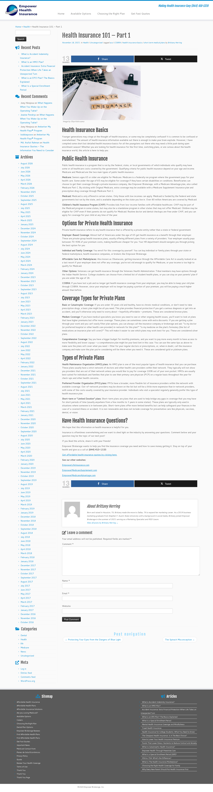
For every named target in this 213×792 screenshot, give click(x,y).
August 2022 (27, 342)
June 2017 (25, 589)
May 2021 (25, 399)
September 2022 (28, 338)
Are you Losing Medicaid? (27, 713)
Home (61, 13)
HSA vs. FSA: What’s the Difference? (156, 758)
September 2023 (28, 289)
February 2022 (27, 362)
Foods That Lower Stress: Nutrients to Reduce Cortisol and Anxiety (169, 743)
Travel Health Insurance (151, 728)
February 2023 (27, 317)
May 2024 (25, 256)
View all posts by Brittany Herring (102, 522)
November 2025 (28, 192)
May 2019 (25, 496)
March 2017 (26, 602)
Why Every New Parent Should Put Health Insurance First (165, 769)
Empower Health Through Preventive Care (159, 750)
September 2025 (28, 200)
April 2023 (26, 309)
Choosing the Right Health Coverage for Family (161, 765)
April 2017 (26, 597)
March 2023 (26, 313)
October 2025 (27, 196)
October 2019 (27, 476)
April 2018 (26, 549)
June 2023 (25, 301)
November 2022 (28, 330)
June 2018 (25, 541)
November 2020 (28, 423)
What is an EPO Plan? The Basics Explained (159, 717)
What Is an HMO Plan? (32, 62)
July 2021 (25, 390)
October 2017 (27, 573)
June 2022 (25, 350)
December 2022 (28, 325)
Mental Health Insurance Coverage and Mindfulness (163, 724)
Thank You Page (23, 777)
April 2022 (26, 358)
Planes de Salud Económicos (28, 752)
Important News (23, 745)
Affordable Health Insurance (28, 702)
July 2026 (25, 167)
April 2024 (26, 261)
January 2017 (27, 610)
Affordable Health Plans (26, 705)
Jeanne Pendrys (28, 114)
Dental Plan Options (25, 727)
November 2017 (28, 569)
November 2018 (28, 520)
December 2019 (28, 468)
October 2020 (27, 427)
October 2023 (27, 285)
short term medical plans (154, 42)
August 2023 (27, 293)
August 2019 (27, 484)
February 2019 (27, 508)
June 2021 (25, 395)
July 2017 (25, 585)
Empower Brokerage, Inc (94, 787)
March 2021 (26, 407)
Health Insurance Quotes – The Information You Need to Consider (37, 146)
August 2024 (27, 244)
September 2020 (28, 431)
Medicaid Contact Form (26, 748)
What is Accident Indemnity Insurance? (158, 702)
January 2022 (27, 366)
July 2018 (25, 537)
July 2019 (25, 488)
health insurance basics (132, 42)
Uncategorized (27, 655)
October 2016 (27, 622)
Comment (68, 544)
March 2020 (26, 455)
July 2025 (25, 208)
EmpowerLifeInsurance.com (75, 465)
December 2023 (28, 277)
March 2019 (26, 504)
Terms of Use (22, 766)
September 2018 (28, 528)
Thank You (21, 770)
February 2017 (27, 606)
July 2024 (25, 248)
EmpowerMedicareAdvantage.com (79, 475)
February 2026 (27, 187)
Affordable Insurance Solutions (29, 709)
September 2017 (28, 577)
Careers (20, 720)
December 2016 (28, 614)
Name (66, 580)
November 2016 (28, 618)
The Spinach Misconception (180, 639)
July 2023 (25, 297)
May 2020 (25, 447)
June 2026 (25, 171)
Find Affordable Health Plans (28, 734)
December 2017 (28, 565)
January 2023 (27, 321)
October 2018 (27, 524)
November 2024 (28, 232)
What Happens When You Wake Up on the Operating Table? (36, 106)
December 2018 (28, 516)
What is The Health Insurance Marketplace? (160, 762)
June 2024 (25, 252)
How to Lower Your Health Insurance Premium (161, 739)
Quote (19, 759)
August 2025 (27, 204)
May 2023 (25, 305)
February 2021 (27, 411)
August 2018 (27, 533)
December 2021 (28, 370)
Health (26, 26)
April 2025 (26, 216)
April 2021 (26, 403)
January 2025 (27, 224)
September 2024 (28, 240)
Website (66, 606)
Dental (24, 635)
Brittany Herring (175, 42)
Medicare (25, 647)
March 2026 (26, 183)
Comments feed (28, 677)
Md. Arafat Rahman (30, 142)
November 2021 (28, 374)
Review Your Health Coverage (28, 763)
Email (65, 593)
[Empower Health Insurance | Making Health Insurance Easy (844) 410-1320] (24, 10)
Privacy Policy (22, 756)
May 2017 (25, 593)
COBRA (117, 42)
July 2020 (25, 439)
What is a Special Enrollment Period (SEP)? (159, 754)
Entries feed (26, 672)
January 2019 (27, 512)
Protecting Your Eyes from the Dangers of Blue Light (93, 639)
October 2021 (27, 378)
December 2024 (28, 228)
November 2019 (28, 472)
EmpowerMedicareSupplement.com (79, 470)
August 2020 (27, 435)
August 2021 (27, 386)
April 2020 (26, 451)
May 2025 (25, 212)
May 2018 (25, 545)
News (23, 651)
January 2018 (27, 561)
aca (111, 42)
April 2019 (26, 500)
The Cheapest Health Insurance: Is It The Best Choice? (164, 735)
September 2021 (28, 382)
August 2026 (27, 163)
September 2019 (28, 480)
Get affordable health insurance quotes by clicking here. (89, 454)
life (22, 643)
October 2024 (27, 236)
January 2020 (27, 464)
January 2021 (27, 415)
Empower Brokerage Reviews (28, 731)
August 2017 (27, 581)
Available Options (81, 13)
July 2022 (25, 346)
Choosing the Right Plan (111, 13)
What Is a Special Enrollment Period (156, 720)
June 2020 (25, 443)
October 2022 (27, 334)
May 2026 (25, 175)
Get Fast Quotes (140, 13)
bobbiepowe (27, 134)
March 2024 (26, 265)
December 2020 (28, 419)
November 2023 (28, 281)
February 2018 (27, 557)
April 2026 (26, 179)
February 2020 (27, 459)
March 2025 (26, 220)
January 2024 (27, 273)
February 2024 (27, 269)
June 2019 (25, 492)
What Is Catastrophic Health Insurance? (158, 747)
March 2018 (26, 553)
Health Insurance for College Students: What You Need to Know (168, 732)
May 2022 (25, 354)
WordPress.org (28, 681)
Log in (23, 668)
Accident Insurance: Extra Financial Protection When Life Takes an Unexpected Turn (37, 69)
